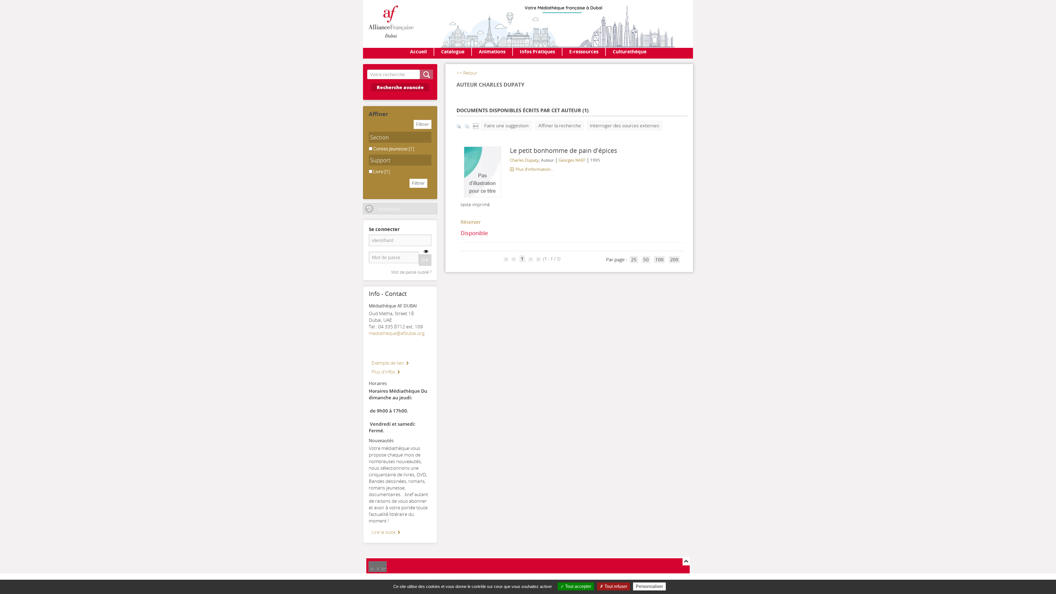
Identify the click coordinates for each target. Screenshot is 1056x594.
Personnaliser (649, 586)
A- (372, 568)
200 (674, 259)
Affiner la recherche (559, 125)
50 (646, 259)
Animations (492, 51)
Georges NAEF (572, 160)
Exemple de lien (388, 363)
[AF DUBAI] (391, 22)
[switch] (426, 251)
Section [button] (379, 137)
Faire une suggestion (506, 125)
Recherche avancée (400, 87)
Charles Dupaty (524, 160)
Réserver (471, 222)
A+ (383, 568)
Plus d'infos (383, 372)
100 (659, 259)
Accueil (418, 51)
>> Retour (467, 73)
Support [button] (380, 160)
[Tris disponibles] (476, 125)
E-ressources (583, 51)
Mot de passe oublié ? (411, 272)
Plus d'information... (535, 169)
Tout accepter (577, 586)
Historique (389, 209)
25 (634, 259)
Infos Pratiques (537, 51)
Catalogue (452, 51)
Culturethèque (630, 51)
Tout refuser (615, 586)
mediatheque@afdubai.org (397, 333)
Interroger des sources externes (624, 125)
